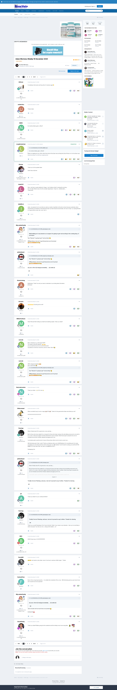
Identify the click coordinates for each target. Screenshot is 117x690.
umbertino (21, 104)
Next (34, 76)
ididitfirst (21, 204)
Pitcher (21, 164)
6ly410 (100, 30)
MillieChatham (21, 318)
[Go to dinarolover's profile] (85, 131)
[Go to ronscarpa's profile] (85, 124)
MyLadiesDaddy (21, 225)
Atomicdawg (21, 280)
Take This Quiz (94, 155)
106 (21, 96)
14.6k (21, 176)
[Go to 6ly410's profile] (96, 31)
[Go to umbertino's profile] (21, 109)
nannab (21, 340)
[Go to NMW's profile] (21, 128)
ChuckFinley (21, 621)
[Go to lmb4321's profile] (21, 189)
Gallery (33, 14)
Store (22, 10)
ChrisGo (20, 301)
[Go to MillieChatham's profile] (21, 323)
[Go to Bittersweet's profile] (21, 413)
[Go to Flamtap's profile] (21, 433)
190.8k (21, 116)
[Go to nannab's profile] (21, 345)
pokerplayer (45, 229)
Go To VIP (55, 10)
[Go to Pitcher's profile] (21, 169)
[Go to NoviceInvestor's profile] (21, 392)
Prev (19, 76)
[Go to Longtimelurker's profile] (21, 149)
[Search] (101, 11)
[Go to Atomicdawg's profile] (21, 285)
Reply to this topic (74, 71)
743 (22, 440)
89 (21, 505)
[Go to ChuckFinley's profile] (21, 626)
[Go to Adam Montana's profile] (17, 65)
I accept (97, 687)
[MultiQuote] (28, 91)
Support (27, 10)
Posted (33, 82)
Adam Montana (24, 64)
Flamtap (20, 428)
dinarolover (91, 131)
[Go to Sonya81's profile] (85, 117)
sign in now (45, 650)
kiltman (21, 82)
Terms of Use (32, 688)
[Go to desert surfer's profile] (85, 144)
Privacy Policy (55, 681)
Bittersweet (20, 408)
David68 (20, 557)
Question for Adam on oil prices (94, 143)
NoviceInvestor (21, 387)
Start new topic (62, 71)
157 (21, 571)
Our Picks (48, 10)
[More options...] (79, 82)
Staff (21, 14)
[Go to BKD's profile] (21, 541)
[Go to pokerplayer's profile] (21, 257)
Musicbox (61, 10)
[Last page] (37, 77)
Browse (17, 10)
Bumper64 (91, 138)
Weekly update (90, 130)
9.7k (22, 266)
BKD (21, 536)
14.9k (21, 635)
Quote (32, 90)
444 (22, 550)
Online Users (27, 14)
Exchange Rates (86, 163)
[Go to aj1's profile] (21, 498)
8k (21, 354)
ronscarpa (91, 126)
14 (21, 294)
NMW (21, 123)
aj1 (21, 493)
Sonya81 (90, 118)
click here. (56, 1)
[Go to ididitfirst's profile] (21, 209)
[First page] (16, 77)
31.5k (21, 239)
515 (21, 333)
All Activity (34, 10)
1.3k (22, 198)
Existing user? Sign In (90, 6)
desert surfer (91, 144)
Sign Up (99, 6)
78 (21, 313)
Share (67, 65)
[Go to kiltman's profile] (21, 87)
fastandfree (21, 577)
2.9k (22, 401)
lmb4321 (20, 184)
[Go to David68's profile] (21, 562)
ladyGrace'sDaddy (47, 255)
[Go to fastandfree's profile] (21, 582)
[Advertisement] (25, 29)
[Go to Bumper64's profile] (85, 137)
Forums (16, 14)
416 (21, 218)
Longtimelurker (21, 144)
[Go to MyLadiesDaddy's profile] (21, 230)
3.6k (22, 155)
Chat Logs (31, 66)
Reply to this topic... (27, 657)
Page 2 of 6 (42, 76)
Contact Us (62, 681)
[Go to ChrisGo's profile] (21, 306)
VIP (54, 444)
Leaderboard (41, 10)
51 (21, 422)
